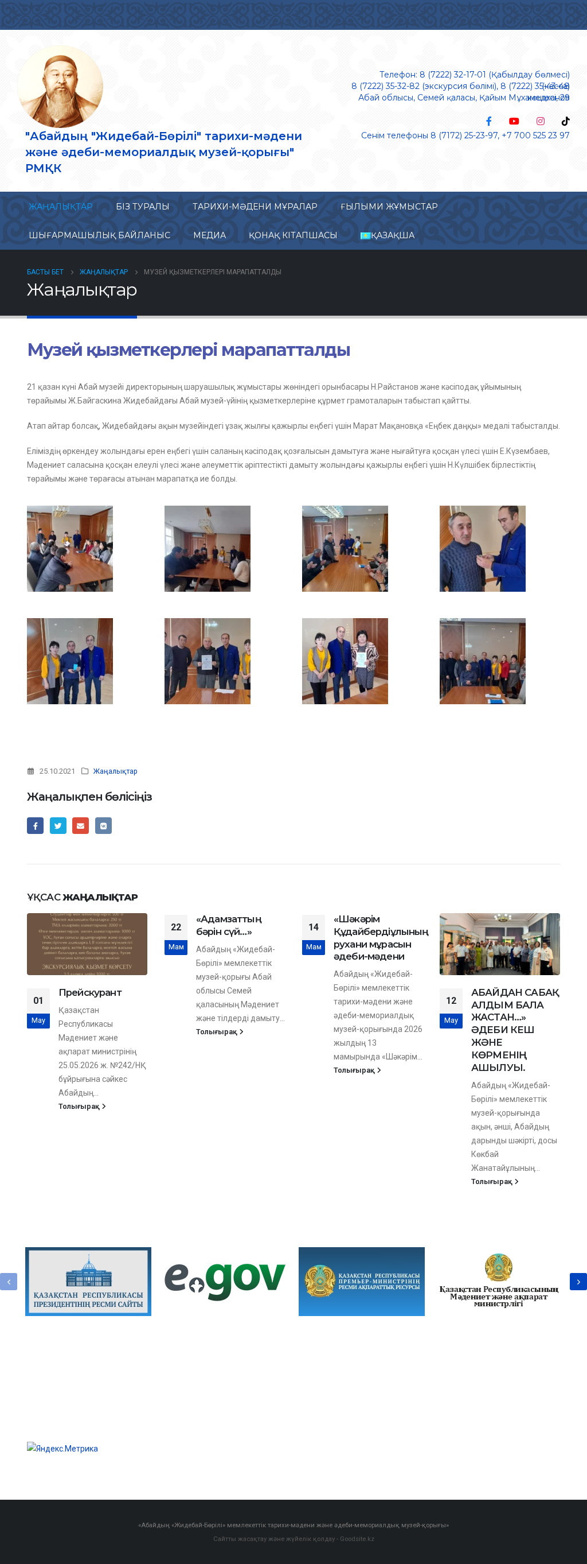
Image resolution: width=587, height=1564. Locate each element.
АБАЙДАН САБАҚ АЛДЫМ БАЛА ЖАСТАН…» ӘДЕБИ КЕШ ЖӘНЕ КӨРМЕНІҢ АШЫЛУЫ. (515, 1030)
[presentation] (8, 1281)
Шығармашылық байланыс (99, 235)
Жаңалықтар (61, 206)
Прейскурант (90, 992)
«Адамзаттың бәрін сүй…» (228, 925)
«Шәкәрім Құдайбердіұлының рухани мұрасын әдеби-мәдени (381, 937)
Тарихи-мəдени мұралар (255, 206)
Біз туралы (143, 206)
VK (103, 825)
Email (80, 825)
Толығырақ (79, 1106)
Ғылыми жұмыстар (389, 206)
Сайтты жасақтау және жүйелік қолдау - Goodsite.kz (293, 1539)
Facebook (35, 825)
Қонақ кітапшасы (293, 235)
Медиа (209, 235)
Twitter (58, 825)
